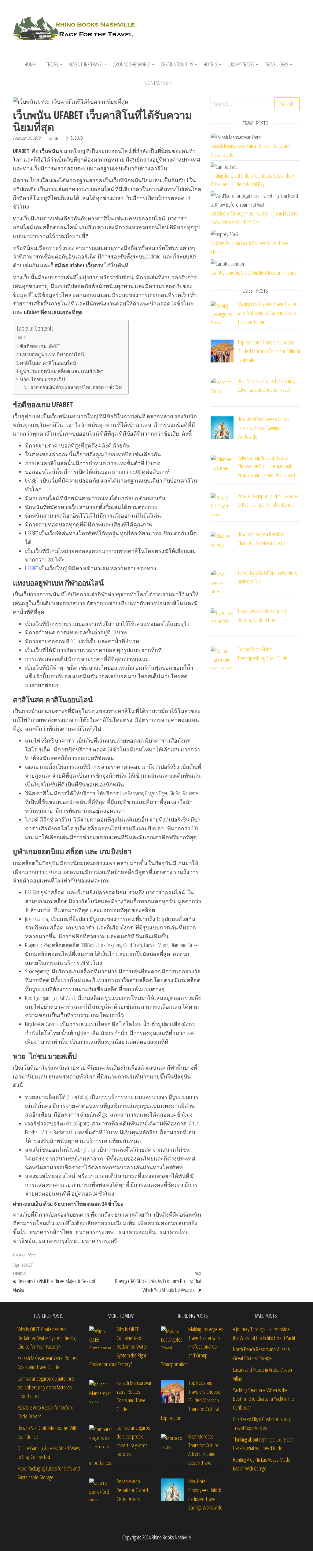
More (31, 1254)
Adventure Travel (86, 64)
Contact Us (156, 82)
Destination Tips (177, 64)
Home (30, 64)
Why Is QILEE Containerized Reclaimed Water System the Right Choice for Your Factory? (48, 1337)
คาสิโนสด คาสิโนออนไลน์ (48, 363)
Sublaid (77, 138)
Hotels (211, 64)
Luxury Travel (241, 64)
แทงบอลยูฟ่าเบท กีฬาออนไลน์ (52, 354)
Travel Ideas (277, 64)
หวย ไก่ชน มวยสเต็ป (42, 379)
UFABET (31, 568)
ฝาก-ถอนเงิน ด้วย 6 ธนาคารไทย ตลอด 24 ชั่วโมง (76, 387)
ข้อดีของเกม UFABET (40, 346)
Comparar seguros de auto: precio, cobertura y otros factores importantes (46, 1387)
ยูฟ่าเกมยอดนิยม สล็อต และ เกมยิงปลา (62, 371)
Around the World (132, 64)
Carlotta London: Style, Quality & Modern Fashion (254, 272)
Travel (52, 64)
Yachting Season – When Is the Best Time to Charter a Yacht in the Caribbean (263, 1398)
